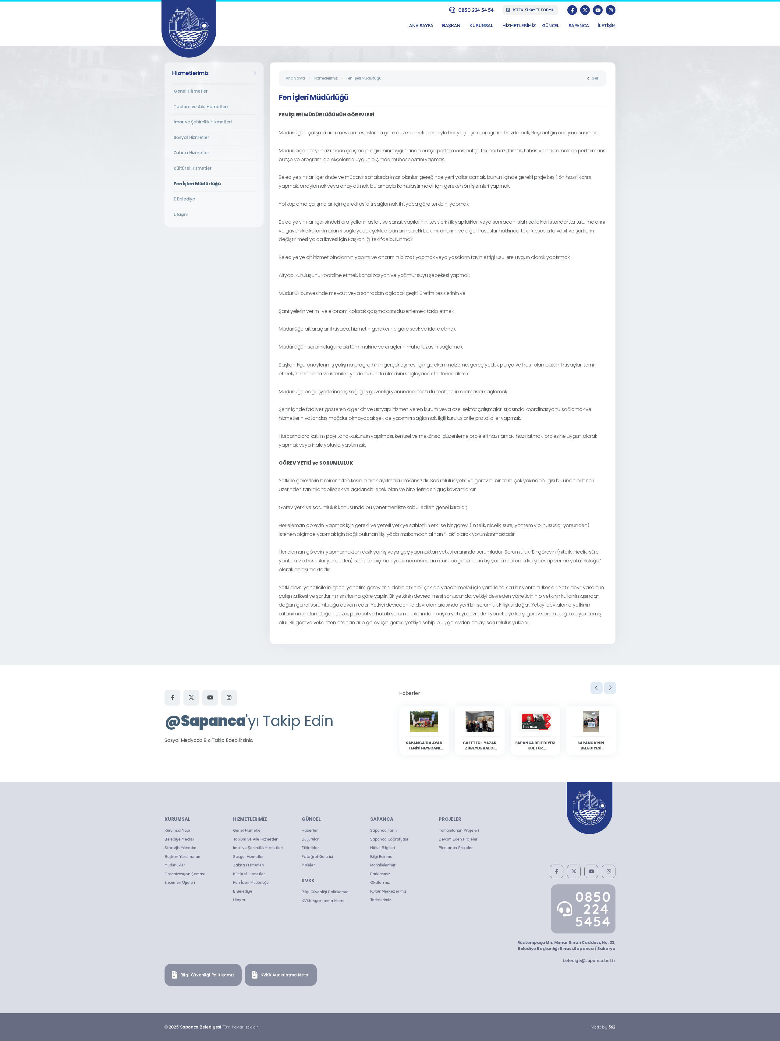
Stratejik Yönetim (180, 847)
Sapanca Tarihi (383, 830)
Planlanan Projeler (456, 847)
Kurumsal (481, 25)
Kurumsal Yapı (177, 830)
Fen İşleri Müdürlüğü (197, 184)
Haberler (309, 830)
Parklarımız (380, 873)
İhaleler (308, 864)
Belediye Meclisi (179, 839)
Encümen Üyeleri (180, 882)
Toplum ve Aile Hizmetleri (201, 107)
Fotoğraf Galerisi (317, 856)
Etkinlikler (310, 847)
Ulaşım (181, 214)
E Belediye (184, 199)
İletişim (606, 25)
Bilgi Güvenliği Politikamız (325, 891)
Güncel (550, 25)
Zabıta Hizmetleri (192, 153)
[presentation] (596, 688)
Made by (603, 1027)
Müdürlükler (175, 864)
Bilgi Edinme (381, 856)
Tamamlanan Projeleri (459, 830)
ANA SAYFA (421, 25)
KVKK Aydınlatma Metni (323, 900)
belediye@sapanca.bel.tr (589, 960)
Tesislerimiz (380, 899)
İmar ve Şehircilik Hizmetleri (203, 122)
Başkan (451, 25)
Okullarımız (380, 882)
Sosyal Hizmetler (191, 137)
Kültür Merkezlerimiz (388, 891)
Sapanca (579, 25)
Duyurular (310, 839)
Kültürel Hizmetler (192, 168)
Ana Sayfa (295, 78)
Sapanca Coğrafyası (389, 839)
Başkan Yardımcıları (182, 856)
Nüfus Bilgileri (382, 847)
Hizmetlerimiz (519, 25)
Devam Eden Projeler (458, 839)
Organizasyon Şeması (185, 873)
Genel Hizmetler (191, 91)
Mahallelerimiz (382, 864)
